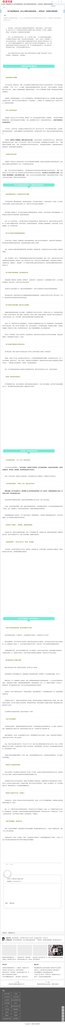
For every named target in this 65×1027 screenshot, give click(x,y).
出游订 (15, 1003)
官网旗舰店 (15, 1009)
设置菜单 (53, 6)
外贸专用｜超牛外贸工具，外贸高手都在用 (12, 970)
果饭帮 (15, 1015)
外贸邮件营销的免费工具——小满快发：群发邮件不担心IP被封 (9, 959)
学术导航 (7, 1009)
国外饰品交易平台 (15, 1006)
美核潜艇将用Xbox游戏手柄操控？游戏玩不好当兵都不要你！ (49, 967)
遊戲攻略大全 (11, 932)
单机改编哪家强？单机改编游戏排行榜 (43, 972)
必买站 (7, 1012)
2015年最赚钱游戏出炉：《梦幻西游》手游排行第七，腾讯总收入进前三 (20, 976)
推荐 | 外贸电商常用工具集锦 (55, 957)
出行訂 (7, 1006)
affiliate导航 (7, 993)
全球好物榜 (7, 1003)
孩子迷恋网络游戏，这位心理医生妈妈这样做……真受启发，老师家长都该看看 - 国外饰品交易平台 (37, 940)
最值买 (7, 1015)
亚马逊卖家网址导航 (15, 1000)
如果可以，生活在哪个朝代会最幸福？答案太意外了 (47, 970)
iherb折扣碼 (16, 997)
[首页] (63, 1007)
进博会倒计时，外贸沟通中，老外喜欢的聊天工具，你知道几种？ (24, 959)
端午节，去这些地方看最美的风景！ (43, 976)
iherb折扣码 (7, 997)
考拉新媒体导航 (7, 1018)
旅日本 (15, 1012)
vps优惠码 (6, 1000)
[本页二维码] (63, 1021)
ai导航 (15, 993)
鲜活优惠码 (15, 1018)
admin (37, 938)
